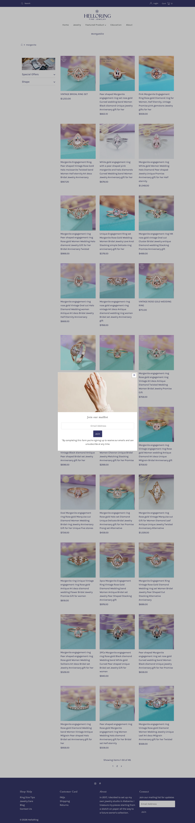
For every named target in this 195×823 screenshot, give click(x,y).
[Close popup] (134, 375)
